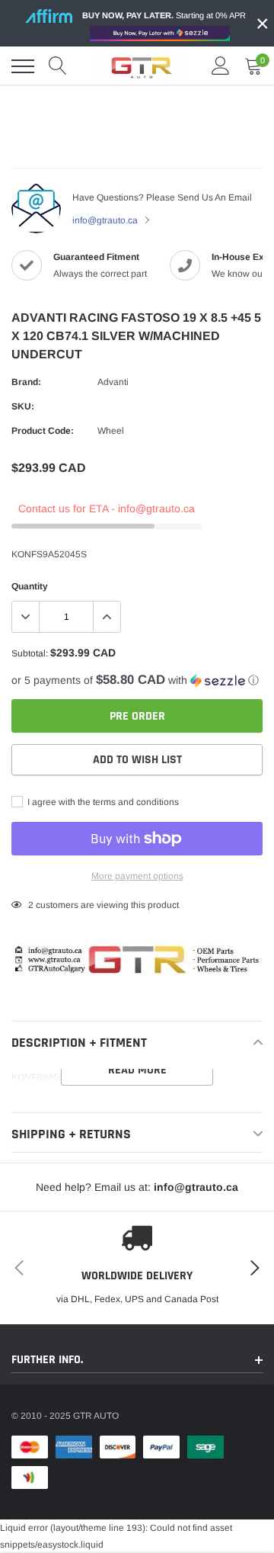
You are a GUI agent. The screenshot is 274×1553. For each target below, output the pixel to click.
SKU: (22, 406)
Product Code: (42, 430)
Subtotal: (29, 653)
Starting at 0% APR (164, 15)
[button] (137, 680)
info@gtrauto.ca (106, 220)
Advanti (113, 382)
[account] (221, 66)
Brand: (26, 382)
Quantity (29, 586)
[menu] (22, 66)
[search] (58, 66)
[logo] (140, 66)
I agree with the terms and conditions (102, 802)
